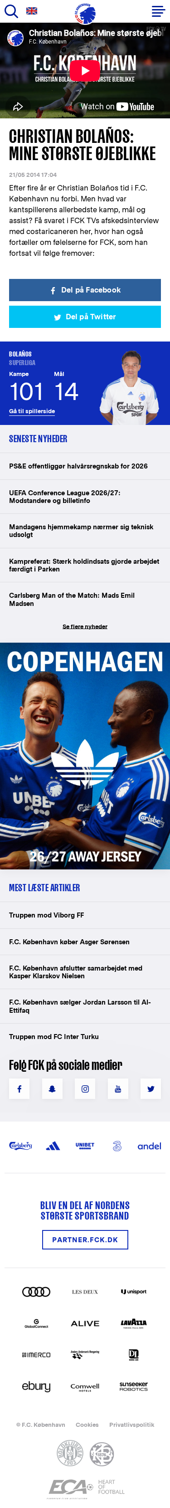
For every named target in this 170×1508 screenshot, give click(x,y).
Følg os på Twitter (151, 1089)
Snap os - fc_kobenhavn (52, 1089)
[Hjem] (85, 13)
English (33, 11)
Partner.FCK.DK (85, 1240)
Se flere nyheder (85, 626)
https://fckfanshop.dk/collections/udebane (84, 647)
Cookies (87, 1424)
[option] (85, 70)
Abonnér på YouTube (118, 1089)
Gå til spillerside (32, 411)
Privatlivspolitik (131, 1424)
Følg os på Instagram (85, 1089)
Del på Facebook (91, 290)
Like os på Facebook (19, 1089)
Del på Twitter (91, 316)
